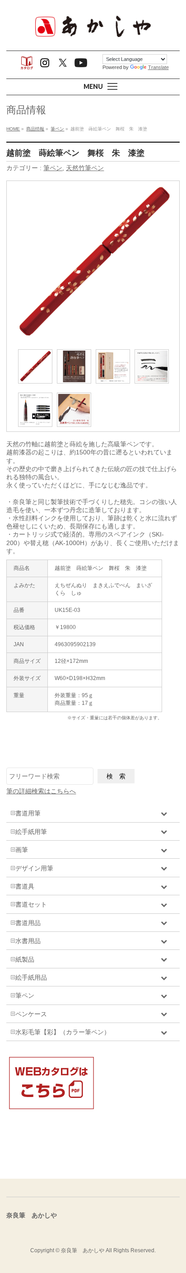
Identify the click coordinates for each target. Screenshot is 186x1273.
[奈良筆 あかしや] (93, 36)
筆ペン (52, 167)
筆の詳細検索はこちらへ (41, 791)
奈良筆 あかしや (82, 1250)
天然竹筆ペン (85, 167)
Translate (158, 67)
